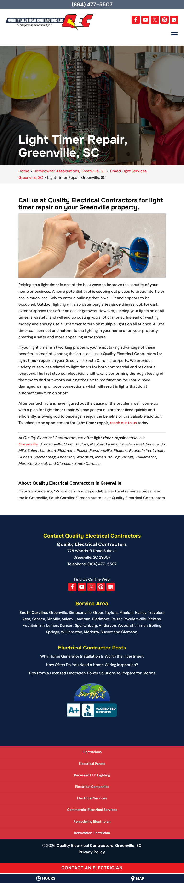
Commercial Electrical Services (92, 809)
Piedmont (101, 618)
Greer (98, 612)
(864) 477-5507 (92, 4)
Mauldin (126, 612)
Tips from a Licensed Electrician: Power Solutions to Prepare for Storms (92, 673)
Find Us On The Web (92, 579)
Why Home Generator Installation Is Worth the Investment (92, 656)
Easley (140, 612)
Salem (67, 618)
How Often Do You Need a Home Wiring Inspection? (92, 664)
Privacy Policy (92, 851)
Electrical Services (92, 798)
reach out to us (123, 422)
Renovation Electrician (92, 833)
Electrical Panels (92, 763)
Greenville (28, 444)
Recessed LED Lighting (92, 775)
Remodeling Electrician (92, 821)
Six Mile (53, 618)
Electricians (92, 752)
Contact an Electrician (92, 868)
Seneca (38, 618)
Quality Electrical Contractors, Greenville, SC (99, 845)
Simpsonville (80, 612)
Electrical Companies (92, 786)
